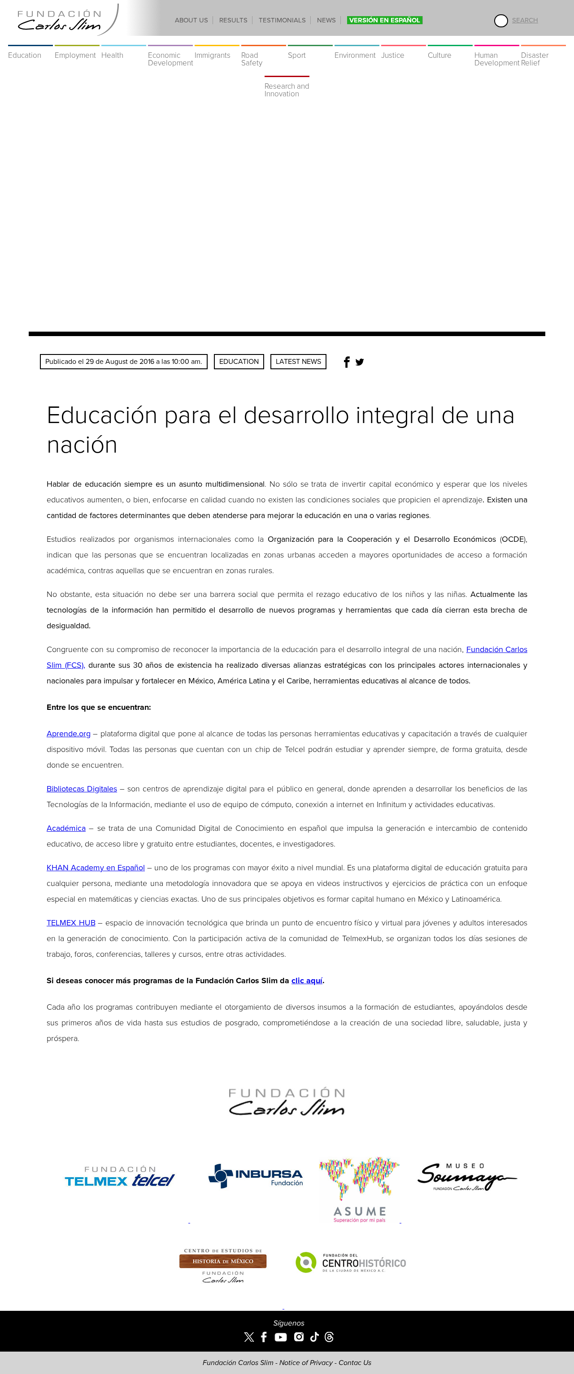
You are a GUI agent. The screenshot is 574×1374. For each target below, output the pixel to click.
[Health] (123, 40)
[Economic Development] (170, 40)
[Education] (30, 40)
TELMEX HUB (71, 923)
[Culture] (450, 40)
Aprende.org (69, 734)
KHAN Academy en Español (96, 868)
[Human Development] (496, 40)
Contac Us (355, 1362)
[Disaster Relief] (543, 40)
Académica (66, 828)
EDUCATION (239, 361)
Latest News (298, 361)
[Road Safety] (263, 40)
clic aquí (306, 980)
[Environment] (357, 40)
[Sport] (310, 40)
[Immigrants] (217, 40)
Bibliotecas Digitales (82, 789)
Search (525, 20)
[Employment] (77, 40)
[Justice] (403, 40)
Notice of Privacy (306, 1362)
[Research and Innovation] (287, 71)
